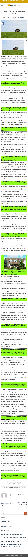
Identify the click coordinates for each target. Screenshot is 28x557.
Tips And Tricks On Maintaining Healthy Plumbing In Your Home (13, 537)
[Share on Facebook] (10, 483)
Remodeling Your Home (6, 526)
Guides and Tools (5, 524)
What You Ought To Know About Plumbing (11, 546)
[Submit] (25, 513)
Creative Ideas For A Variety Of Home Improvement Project (22, 504)
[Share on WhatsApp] (8, 483)
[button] (2, 5)
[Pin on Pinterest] (18, 483)
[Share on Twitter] (13, 483)
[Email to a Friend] (15, 483)
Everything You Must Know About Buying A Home (13, 544)
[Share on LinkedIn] (20, 483)
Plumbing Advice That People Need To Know (11, 534)
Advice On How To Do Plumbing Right (10, 541)
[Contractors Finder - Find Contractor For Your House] (14, 5)
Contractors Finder (14, 9)
